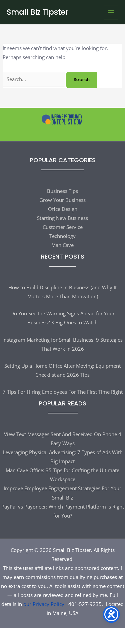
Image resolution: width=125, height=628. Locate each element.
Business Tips (62, 191)
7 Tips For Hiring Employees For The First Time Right (63, 391)
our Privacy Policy (43, 604)
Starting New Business (62, 218)
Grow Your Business (62, 200)
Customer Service (63, 227)
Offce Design (62, 209)
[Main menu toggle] (111, 12)
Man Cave (62, 245)
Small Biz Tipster (37, 12)
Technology (62, 236)
